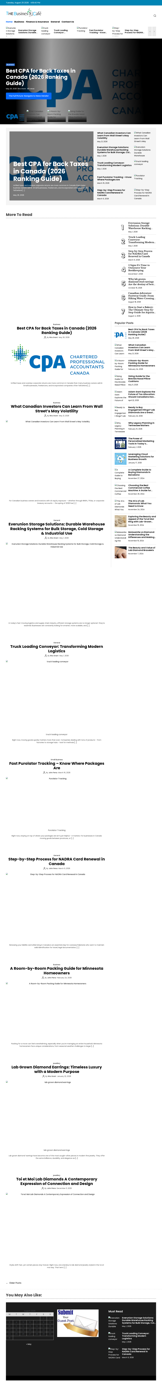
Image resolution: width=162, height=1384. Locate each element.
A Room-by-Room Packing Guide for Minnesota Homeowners (56, 971)
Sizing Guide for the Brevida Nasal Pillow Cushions (139, 379)
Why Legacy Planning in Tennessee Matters (141, 424)
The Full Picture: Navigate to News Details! (29, 96)
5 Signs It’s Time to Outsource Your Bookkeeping (139, 268)
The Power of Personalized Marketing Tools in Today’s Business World (141, 442)
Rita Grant (22, 88)
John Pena (53, 773)
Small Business (57, 760)
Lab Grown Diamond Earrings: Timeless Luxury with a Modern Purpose (57, 1069)
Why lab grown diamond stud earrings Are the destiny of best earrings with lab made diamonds (141, 284)
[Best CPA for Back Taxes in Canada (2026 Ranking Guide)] (56, 360)
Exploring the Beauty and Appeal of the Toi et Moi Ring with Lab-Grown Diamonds (142, 520)
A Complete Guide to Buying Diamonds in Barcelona (139, 472)
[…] (23, 190)
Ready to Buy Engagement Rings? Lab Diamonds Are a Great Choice (141, 411)
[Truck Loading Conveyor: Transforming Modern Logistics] (56, 696)
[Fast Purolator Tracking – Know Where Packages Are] (56, 803)
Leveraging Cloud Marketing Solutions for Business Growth (141, 457)
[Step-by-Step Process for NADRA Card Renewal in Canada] (56, 907)
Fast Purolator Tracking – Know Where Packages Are (99, 32)
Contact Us (68, 21)
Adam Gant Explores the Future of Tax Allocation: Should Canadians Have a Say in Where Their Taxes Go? (141, 396)
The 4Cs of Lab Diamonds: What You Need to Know (139, 503)
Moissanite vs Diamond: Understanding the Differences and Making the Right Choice (141, 536)
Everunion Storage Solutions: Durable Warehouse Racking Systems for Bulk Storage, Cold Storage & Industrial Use (114, 151)
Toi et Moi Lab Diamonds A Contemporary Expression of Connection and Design (56, 1181)
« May (28, 1344)
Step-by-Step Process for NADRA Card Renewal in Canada (134, 34)
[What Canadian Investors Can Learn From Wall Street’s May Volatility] (56, 458)
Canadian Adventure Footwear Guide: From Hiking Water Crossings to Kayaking (141, 297)
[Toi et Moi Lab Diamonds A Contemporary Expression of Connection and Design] (56, 1227)
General (55, 21)
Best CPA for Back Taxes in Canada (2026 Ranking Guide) (41, 77)
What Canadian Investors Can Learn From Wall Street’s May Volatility (114, 135)
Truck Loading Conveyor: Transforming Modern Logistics (64, 34)
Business (19, 21)
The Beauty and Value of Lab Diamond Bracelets (141, 549)
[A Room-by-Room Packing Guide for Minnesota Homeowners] (56, 1011)
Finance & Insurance (37, 21)
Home (9, 21)
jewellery (56, 1063)
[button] (150, 31)
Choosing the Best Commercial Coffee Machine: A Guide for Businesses (139, 489)
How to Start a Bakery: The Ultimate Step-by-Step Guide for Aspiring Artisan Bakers (141, 311)
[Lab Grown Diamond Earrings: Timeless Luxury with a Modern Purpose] (56, 1115)
